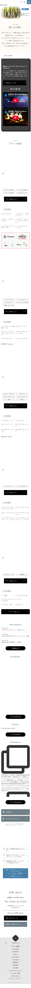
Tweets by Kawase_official (8, 728)
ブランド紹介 (15, 946)
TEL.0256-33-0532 (15, 901)
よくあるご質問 (15, 973)
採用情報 (15, 965)
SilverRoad (15, 959)
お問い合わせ (15, 976)
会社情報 (15, 968)
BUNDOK (15, 951)
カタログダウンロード (15, 970)
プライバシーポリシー (15, 978)
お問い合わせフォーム (11, 824)
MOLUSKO (15, 957)
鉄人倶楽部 (15, 949)
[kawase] (7, 2)
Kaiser (15, 954)
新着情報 (15, 962)
